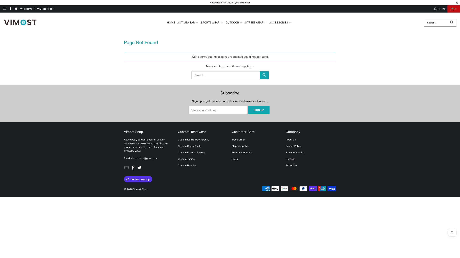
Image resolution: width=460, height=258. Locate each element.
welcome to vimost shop (36, 9)
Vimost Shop (140, 189)
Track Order (238, 139)
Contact (290, 158)
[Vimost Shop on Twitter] (16, 9)
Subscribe (291, 165)
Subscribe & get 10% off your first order (230, 2)
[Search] (451, 23)
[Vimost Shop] (20, 22)
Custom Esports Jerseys (191, 152)
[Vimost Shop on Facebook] (10, 9)
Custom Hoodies (187, 165)
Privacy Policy (293, 146)
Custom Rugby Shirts (189, 146)
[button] (187, 22)
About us (291, 139)
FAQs (235, 158)
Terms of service (295, 152)
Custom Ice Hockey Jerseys (193, 139)
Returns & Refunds (242, 152)
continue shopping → (241, 66)
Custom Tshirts (186, 158)
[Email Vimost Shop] (4, 9)
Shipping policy (240, 146)
